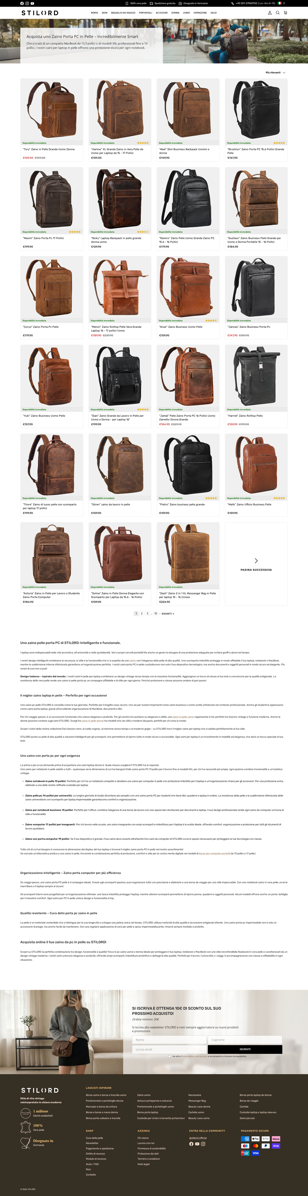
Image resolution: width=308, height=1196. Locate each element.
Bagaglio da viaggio (123, 12)
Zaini (104, 12)
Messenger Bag (197, 1100)
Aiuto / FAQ (92, 1164)
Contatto (91, 1174)
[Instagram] (27, 3)
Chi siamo (143, 1138)
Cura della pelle (94, 1138)
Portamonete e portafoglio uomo (155, 1106)
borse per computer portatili (214, 853)
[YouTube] (32, 3)
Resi (88, 1169)
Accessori (162, 12)
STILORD (31, 1189)
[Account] (269, 13)
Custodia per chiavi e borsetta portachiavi (161, 1118)
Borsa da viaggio (249, 1100)
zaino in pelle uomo (183, 716)
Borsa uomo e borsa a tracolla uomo (106, 1095)
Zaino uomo (143, 1095)
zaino (132, 660)
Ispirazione (200, 12)
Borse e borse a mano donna (102, 1112)
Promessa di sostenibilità (152, 1148)
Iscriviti (245, 1049)
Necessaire (194, 1095)
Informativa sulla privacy (194, 1056)
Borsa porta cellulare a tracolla (103, 1118)
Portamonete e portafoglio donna (104, 1100)
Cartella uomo (196, 1112)
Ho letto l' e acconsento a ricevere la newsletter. (210, 1056)
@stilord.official (198, 1138)
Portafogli (145, 12)
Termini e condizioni (149, 1158)
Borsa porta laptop (147, 1112)
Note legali (144, 1164)
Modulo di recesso (96, 1158)
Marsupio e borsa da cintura (101, 1106)
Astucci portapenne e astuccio (154, 1100)
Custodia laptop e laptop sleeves (258, 1112)
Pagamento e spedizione (100, 1148)
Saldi (214, 12)
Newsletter (92, 1143)
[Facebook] (22, 3)
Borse (94, 12)
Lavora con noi (146, 1143)
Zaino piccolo (247, 1118)
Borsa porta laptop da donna (256, 1095)
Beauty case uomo (199, 1118)
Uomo (186, 12)
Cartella (244, 1106)
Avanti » (168, 613)
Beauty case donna (199, 1106)
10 (155, 613)
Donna (175, 12)
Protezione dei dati (148, 1153)
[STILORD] (40, 13)
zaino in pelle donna (93, 720)
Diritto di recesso (95, 1153)
